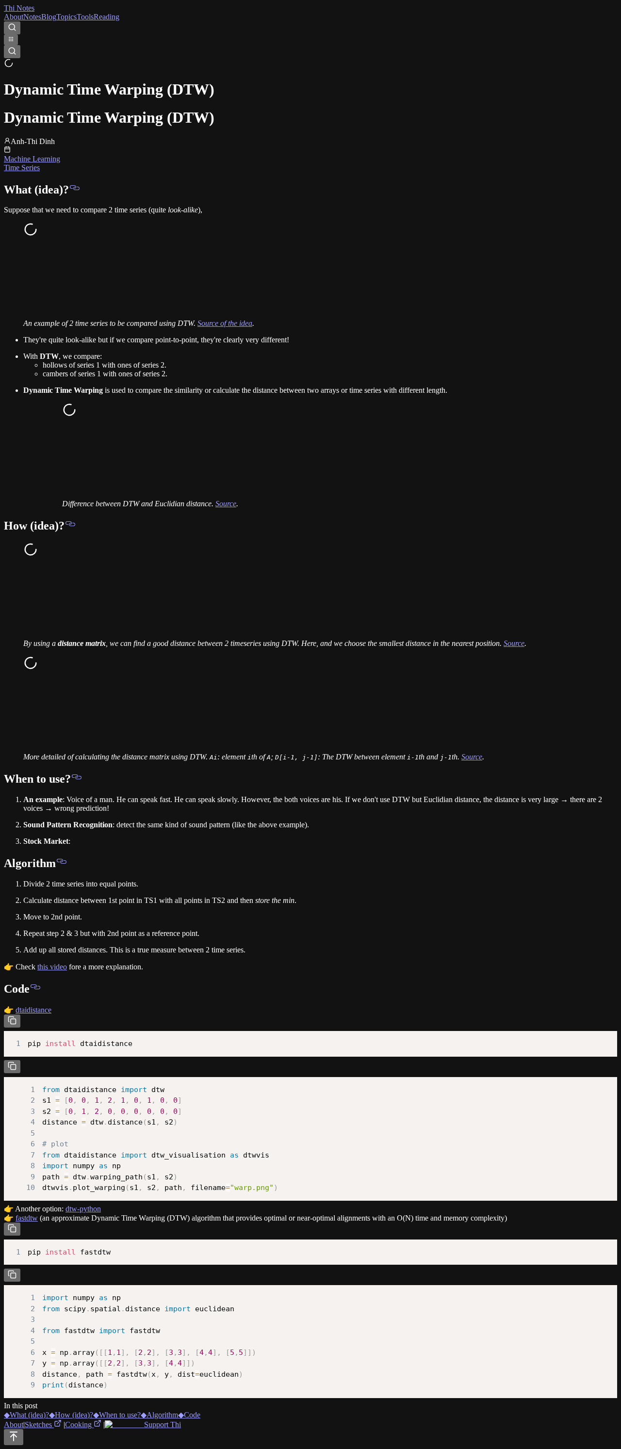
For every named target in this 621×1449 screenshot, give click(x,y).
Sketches (39, 1424)
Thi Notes (19, 8)
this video (52, 967)
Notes (32, 17)
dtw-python (83, 1209)
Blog (48, 17)
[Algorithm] (61, 863)
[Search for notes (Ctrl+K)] (12, 27)
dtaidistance (33, 1010)
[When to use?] (76, 779)
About (13, 17)
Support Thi (161, 1424)
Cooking (79, 1424)
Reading (106, 17)
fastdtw (27, 1218)
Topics (66, 17)
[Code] (35, 988)
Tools (85, 17)
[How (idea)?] (70, 525)
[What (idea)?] (75, 189)
